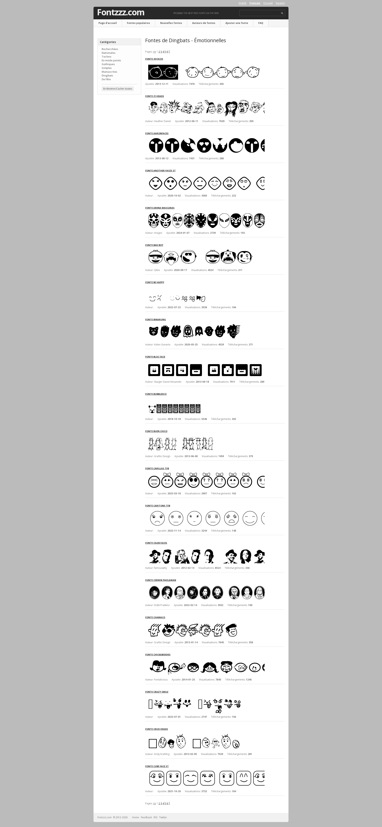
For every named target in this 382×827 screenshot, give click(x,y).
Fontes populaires (138, 23)
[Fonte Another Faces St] (205, 175)
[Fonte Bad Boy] (205, 250)
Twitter (163, 817)
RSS (155, 817)
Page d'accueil (107, 23)
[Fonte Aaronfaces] (205, 138)
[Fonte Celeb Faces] (205, 548)
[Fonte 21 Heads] (205, 101)
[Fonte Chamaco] (205, 622)
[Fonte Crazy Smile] (205, 697)
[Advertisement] (119, 161)
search (282, 13)
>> (154, 51)
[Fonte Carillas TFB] (205, 473)
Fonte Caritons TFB (157, 505)
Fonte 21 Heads (154, 96)
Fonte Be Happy (154, 282)
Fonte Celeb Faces (156, 542)
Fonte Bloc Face (155, 356)
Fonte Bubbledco (156, 393)
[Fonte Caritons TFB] (205, 510)
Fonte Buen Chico (156, 431)
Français (254, 3)
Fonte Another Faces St (160, 170)
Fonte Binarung (155, 319)
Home (135, 817)
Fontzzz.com (120, 12)
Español (280, 3)
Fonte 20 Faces (154, 58)
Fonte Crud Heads (156, 728)
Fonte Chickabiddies (158, 654)
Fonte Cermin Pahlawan (160, 580)
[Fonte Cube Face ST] (205, 771)
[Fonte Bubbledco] (205, 399)
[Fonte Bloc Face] (205, 362)
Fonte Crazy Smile (156, 691)
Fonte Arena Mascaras (159, 207)
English (243, 3)
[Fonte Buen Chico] (205, 436)
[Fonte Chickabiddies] (205, 659)
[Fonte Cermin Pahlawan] (205, 585)
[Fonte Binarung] (205, 324)
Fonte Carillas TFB (157, 468)
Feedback (146, 817)
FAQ (260, 23)
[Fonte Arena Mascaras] (205, 213)
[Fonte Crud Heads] (205, 734)
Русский (268, 3)
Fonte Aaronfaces (157, 133)
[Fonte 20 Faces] (205, 64)
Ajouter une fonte (236, 23)
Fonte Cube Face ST (157, 766)
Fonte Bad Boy (154, 244)
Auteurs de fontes (203, 23)
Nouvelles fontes (171, 23)
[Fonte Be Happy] (205, 287)
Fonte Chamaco (155, 617)
